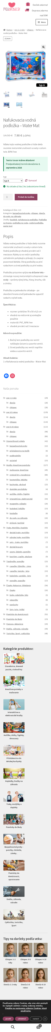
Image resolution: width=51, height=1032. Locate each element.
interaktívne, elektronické (21, 499)
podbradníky (15, 455)
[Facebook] (6, 376)
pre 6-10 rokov (12, 427)
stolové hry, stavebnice (20, 475)
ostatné (13, 460)
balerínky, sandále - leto (20, 576)
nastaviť (36, 1019)
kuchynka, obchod (18, 484)
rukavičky (14, 600)
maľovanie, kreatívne (19, 470)
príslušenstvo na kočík (19, 451)
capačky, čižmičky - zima (20, 566)
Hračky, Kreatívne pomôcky (18, 465)
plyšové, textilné (17, 523)
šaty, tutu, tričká (17, 609)
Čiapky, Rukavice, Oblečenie (18, 585)
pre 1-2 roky (20, 30)
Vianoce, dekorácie (14, 624)
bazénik (13, 219)
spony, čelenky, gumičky (20, 551)
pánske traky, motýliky (20, 537)
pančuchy (14, 604)
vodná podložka (36, 223)
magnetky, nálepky (18, 503)
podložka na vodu (20, 223)
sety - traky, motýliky (19, 542)
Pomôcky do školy (14, 619)
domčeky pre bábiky (18, 489)
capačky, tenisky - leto (19, 571)
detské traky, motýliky (19, 532)
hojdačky (14, 513)
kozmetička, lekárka (18, 479)
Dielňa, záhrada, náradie (17, 629)
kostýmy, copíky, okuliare (21, 556)
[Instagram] (12, 376)
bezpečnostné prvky (21, 213)
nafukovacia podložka (28, 219)
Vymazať (32, 180)
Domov (9, 30)
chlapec (30, 30)
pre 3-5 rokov (12, 412)
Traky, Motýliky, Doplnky (17, 527)
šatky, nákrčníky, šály (19, 595)
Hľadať (13, 1027)
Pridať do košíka (26, 196)
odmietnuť (22, 1019)
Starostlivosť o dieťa (15, 441)
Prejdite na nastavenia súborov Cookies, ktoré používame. (26, 1009)
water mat (7, 226)
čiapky (12, 590)
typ (5, 176)
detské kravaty (16, 547)
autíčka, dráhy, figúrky (20, 494)
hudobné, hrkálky (17, 508)
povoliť (8, 1019)
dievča (42, 213)
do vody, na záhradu (12, 216)
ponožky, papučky (17, 580)
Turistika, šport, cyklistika (18, 633)
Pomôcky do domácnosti (17, 614)
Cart (33, 1025)
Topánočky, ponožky (15, 561)
